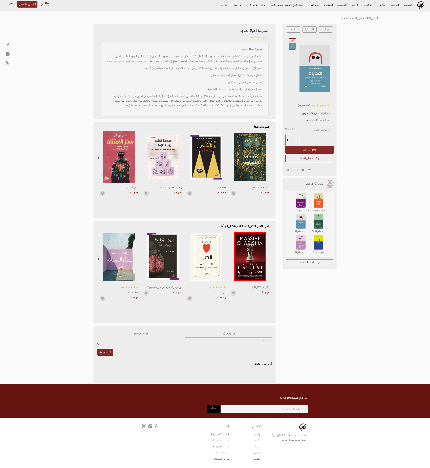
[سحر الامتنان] (119, 157)
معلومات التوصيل (221, 453)
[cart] (47, 4)
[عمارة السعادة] (119, 256)
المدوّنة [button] (329, 5)
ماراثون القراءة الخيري (256, 5)
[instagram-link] (8, 54)
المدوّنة (258, 447)
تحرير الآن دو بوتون (310, 113)
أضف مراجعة (105, 352)
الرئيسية (408, 5)
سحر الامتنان (132, 188)
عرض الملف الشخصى (309, 263)
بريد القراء (313, 5)
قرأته (293, 29)
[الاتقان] (206, 157)
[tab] (228, 334)
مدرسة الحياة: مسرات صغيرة (318, 253)
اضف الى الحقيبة (307, 158)
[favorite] (41, 4)
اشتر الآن (307, 150)
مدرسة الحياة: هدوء (301, 232)
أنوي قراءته (326, 29)
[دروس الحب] (206, 256)
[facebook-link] (8, 45)
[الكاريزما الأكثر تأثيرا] (250, 256)
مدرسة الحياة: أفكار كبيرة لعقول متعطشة (318, 232)
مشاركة (293, 170)
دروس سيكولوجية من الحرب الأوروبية (165, 287)
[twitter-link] (144, 426)
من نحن (238, 5)
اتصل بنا (225, 5)
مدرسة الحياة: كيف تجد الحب (301, 211)
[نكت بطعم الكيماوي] (250, 157)
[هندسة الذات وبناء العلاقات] (162, 157)
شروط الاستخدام (221, 459)
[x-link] (8, 63)
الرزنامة (355, 5)
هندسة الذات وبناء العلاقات (169, 188)
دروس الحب (220, 293)
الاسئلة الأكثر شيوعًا (220, 434)
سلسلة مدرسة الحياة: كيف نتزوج (318, 211)
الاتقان (223, 188)
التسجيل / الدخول (27, 4)
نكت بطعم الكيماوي (260, 188)
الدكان (369, 5)
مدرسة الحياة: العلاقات (301, 253)
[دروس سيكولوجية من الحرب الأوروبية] (162, 256)
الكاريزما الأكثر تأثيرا (260, 287)
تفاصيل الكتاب (320, 130)
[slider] (259, 38)
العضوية (342, 5)
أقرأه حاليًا (309, 29)
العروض (395, 5)
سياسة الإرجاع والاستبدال (217, 440)
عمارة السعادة (131, 293)
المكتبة (382, 5)
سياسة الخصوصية (221, 447)
